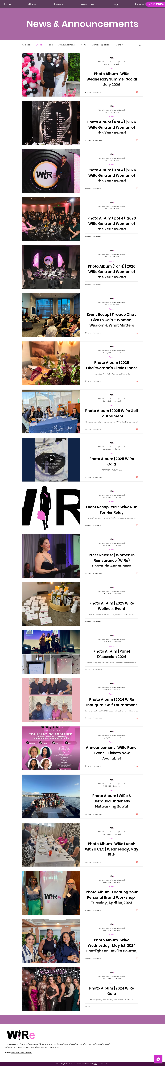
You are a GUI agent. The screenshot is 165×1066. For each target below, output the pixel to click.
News (83, 44)
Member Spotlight (101, 44)
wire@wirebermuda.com (21, 1052)
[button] (140, 45)
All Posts (26, 44)
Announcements (67, 44)
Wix (95, 1064)
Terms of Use (103, 1064)
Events (39, 44)
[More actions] (137, 58)
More (118, 44)
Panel (50, 44)
